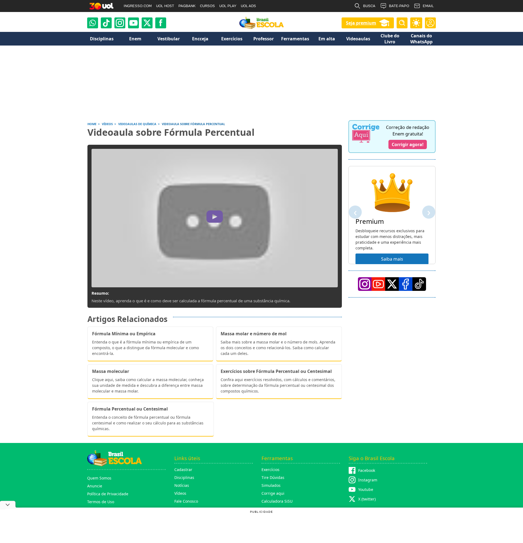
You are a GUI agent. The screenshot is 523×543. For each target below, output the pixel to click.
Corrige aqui (273, 493)
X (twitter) (367, 499)
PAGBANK (187, 6)
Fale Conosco (186, 501)
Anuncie (94, 485)
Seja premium (361, 23)
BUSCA (369, 6)
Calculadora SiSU (277, 501)
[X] (147, 22)
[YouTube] (378, 284)
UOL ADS (248, 6)
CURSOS (207, 6)
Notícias (181, 485)
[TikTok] (106, 22)
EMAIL (428, 6)
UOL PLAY (227, 6)
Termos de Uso (100, 501)
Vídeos (180, 493)
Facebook (366, 470)
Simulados (271, 485)
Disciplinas (184, 477)
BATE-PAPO (399, 6)
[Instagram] (119, 22)
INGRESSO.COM (138, 6)
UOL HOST (165, 6)
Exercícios (270, 469)
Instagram (367, 479)
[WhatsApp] (92, 22)
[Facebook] (405, 284)
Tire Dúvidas (273, 477)
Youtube (365, 489)
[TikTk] (419, 284)
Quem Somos (99, 478)
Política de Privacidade (107, 493)
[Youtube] (133, 22)
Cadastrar (183, 469)
